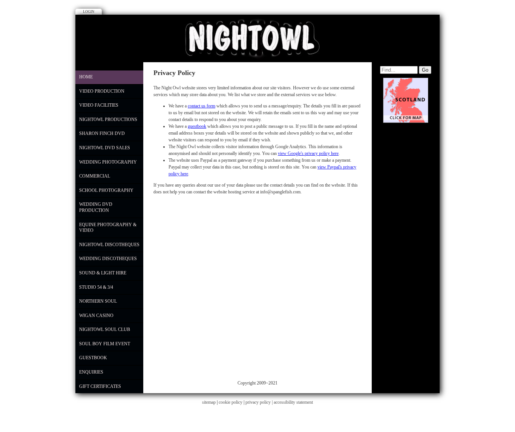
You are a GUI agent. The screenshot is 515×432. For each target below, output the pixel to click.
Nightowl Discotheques (109, 244)
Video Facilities (98, 105)
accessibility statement (293, 402)
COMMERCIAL (94, 176)
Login (88, 11)
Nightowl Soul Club (104, 329)
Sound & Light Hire (102, 273)
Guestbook (93, 357)
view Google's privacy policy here (308, 153)
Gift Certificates (100, 386)
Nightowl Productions (108, 119)
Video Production (101, 91)
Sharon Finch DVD (102, 133)
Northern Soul (98, 301)
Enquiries (91, 372)
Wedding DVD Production (95, 207)
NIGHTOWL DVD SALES (104, 147)
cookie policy (230, 402)
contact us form (201, 106)
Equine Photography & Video (107, 227)
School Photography (106, 190)
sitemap (209, 402)
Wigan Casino (96, 315)
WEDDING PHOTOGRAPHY (108, 162)
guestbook (197, 126)
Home (86, 77)
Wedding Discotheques (108, 258)
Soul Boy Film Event (104, 343)
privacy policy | (259, 402)
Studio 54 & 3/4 (96, 287)
